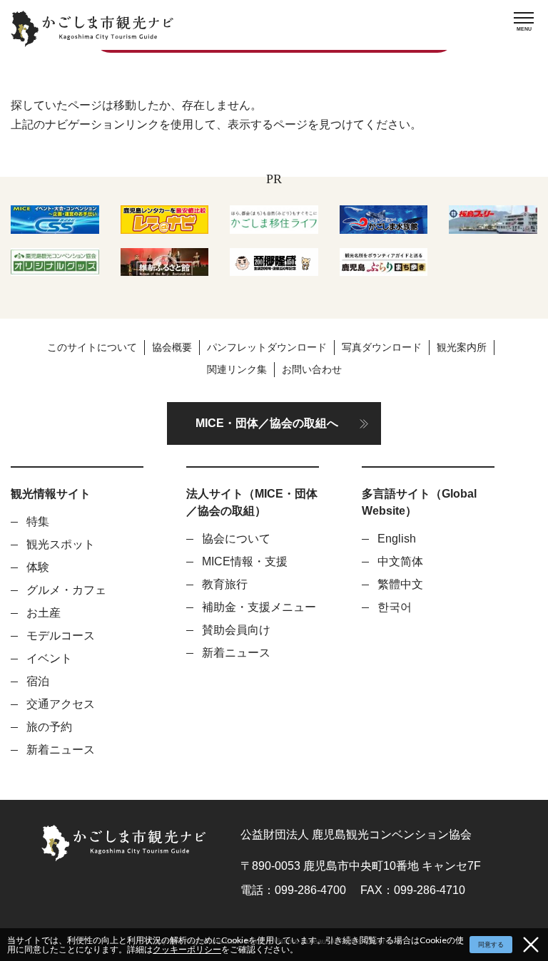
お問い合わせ (312, 369)
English (396, 539)
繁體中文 (400, 584)
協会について (236, 539)
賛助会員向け (236, 630)
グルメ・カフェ (66, 590)
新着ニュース (60, 750)
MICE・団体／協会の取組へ (267, 423)
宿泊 (37, 681)
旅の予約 (49, 727)
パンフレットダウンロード (267, 347)
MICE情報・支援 (245, 561)
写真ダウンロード (382, 347)
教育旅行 (225, 584)
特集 (37, 521)
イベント (49, 658)
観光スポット (60, 544)
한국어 (394, 607)
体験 (37, 567)
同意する (491, 944)
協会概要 (172, 347)
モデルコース (60, 635)
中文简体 (400, 561)
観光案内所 (462, 347)
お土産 (43, 613)
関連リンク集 (237, 369)
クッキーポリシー (187, 949)
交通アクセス (60, 704)
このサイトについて (92, 347)
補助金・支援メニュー (259, 607)
